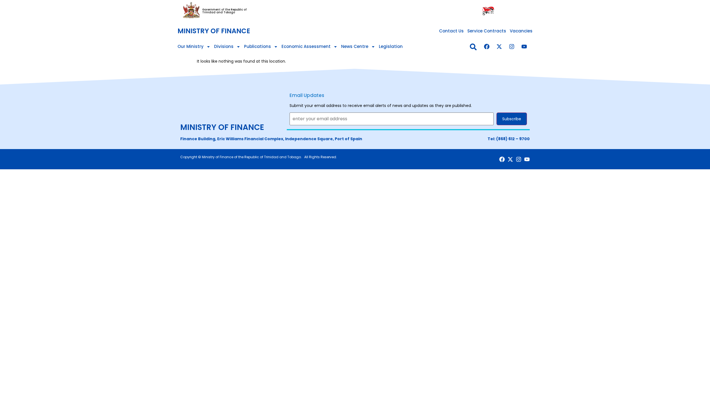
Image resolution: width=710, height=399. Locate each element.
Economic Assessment (306, 46)
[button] (473, 47)
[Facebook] (486, 46)
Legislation (391, 46)
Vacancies (521, 31)
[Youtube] (524, 46)
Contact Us (451, 31)
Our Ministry (191, 46)
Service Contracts (486, 31)
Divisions (224, 46)
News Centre (354, 46)
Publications (257, 46)
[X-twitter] (499, 46)
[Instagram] (511, 46)
